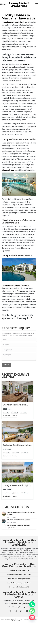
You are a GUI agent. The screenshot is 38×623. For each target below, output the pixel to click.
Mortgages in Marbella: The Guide (18, 525)
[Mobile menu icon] (36, 4)
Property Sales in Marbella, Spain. (19, 570)
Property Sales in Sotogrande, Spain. (19, 583)
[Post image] (4, 514)
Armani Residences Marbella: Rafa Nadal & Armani (21, 513)
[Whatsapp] (32, 611)
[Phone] (32, 604)
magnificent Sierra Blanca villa (17, 286)
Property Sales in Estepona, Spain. (19, 579)
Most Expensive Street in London (18, 520)
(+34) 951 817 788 (27, 604)
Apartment (6, 416)
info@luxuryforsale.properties (21, 607)
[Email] (32, 617)
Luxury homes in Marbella (12, 22)
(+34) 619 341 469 (15, 604)
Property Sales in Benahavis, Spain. (19, 574)
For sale (14, 416)
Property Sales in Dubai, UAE (19, 587)
